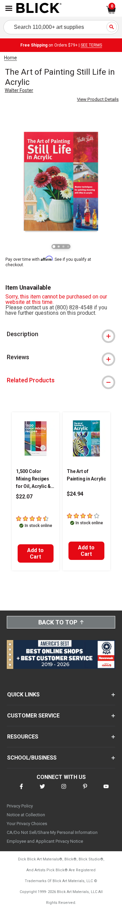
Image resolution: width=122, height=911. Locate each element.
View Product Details (98, 99)
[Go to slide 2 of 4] (58, 246)
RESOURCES (22, 736)
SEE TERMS (91, 45)
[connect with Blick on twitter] (42, 790)
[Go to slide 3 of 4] (63, 246)
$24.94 (75, 494)
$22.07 (24, 496)
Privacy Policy (20, 805)
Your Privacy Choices (27, 823)
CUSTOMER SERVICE (33, 715)
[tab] (61, 334)
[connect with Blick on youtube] (106, 790)
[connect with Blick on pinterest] (85, 790)
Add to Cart (35, 553)
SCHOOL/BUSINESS (32, 757)
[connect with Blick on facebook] (21, 790)
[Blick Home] (39, 8)
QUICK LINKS (23, 694)
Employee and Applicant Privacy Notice (45, 841)
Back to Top (57, 622)
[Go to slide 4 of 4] (68, 246)
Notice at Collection (26, 814)
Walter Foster (19, 90)
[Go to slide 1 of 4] (54, 246)
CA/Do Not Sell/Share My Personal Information (52, 832)
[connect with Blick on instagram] (63, 790)
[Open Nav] (8, 8)
